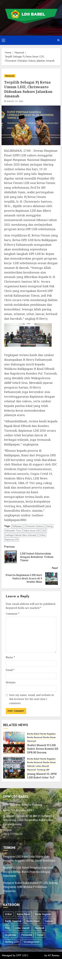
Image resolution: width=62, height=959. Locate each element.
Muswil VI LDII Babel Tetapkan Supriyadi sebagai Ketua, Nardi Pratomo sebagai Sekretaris (28, 872)
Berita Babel (33, 734)
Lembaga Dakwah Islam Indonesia (20, 535)
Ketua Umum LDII (32, 530)
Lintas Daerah (42, 766)
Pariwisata (26, 935)
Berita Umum (49, 737)
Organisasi (10, 935)
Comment (12, 613)
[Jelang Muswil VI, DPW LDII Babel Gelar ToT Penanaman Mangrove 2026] (14, 768)
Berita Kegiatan (48, 734)
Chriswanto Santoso (34, 526)
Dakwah (31, 766)
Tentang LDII (43, 769)
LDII (44, 530)
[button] (3, 40)
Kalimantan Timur (13, 530)
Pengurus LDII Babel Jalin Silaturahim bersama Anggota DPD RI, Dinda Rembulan (29, 858)
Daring (49, 526)
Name (10, 657)
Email (10, 670)
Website (11, 682)
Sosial (40, 935)
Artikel (8, 914)
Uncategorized (31, 942)
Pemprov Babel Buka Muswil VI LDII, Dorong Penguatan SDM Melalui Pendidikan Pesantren (30, 887)
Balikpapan (17, 526)
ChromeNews (36, 955)
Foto (7, 928)
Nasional (9, 75)
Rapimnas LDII (11, 539)
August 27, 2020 (15, 101)
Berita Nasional (34, 737)
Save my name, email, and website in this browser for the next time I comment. (31, 699)
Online (42, 535)
